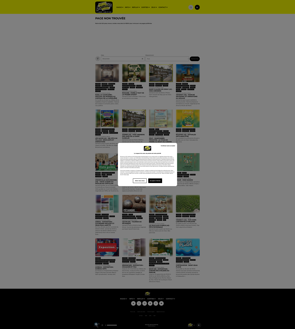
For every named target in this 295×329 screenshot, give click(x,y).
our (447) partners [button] (127, 156)
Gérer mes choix (140, 181)
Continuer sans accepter (168, 146)
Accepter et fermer (155, 181)
